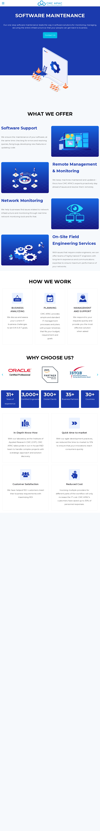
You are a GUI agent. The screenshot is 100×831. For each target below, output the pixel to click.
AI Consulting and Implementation (69, 711)
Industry (56, 780)
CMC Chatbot (14, 744)
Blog (10, 801)
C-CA (10, 754)
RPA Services (58, 716)
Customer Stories (60, 775)
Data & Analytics (59, 706)
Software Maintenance (19, 706)
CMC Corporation (16, 780)
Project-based (59, 735)
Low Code (56, 720)
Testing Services (16, 716)
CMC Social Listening (18, 739)
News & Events (15, 811)
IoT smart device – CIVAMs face (23, 735)
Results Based (59, 749)
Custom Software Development (23, 701)
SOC (10, 758)
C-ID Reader (14, 749)
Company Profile (16, 785)
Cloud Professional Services (65, 701)
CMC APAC (13, 775)
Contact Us (50, 35)
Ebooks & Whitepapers (19, 806)
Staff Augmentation (61, 739)
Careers (55, 801)
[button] (2, 374)
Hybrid (55, 744)
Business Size (58, 785)
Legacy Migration (16, 711)
